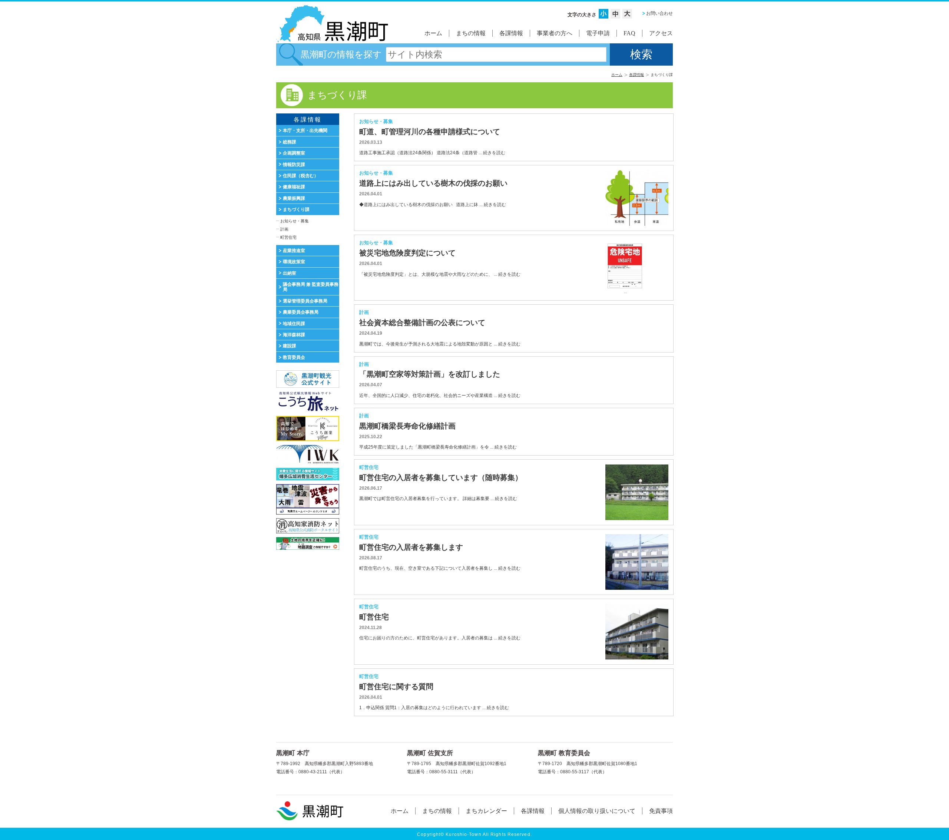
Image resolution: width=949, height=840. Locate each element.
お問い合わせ (659, 13)
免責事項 (661, 811)
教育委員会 (294, 357)
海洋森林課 (294, 334)
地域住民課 (294, 323)
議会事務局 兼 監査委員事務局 (310, 287)
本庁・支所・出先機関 (305, 130)
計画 (284, 229)
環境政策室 (294, 261)
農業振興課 (294, 198)
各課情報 (511, 33)
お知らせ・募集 (294, 221)
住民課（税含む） (300, 175)
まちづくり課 (296, 209)
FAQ (629, 33)
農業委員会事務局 (300, 312)
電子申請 (598, 33)
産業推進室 (294, 250)
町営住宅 (288, 237)
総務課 (289, 142)
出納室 (289, 273)
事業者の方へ (554, 33)
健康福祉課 (294, 186)
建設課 (289, 345)
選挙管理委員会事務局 (305, 301)
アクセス (661, 33)
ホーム (433, 33)
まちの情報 (471, 33)
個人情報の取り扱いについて (596, 811)
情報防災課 (294, 164)
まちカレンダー (486, 811)
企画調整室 (294, 153)
